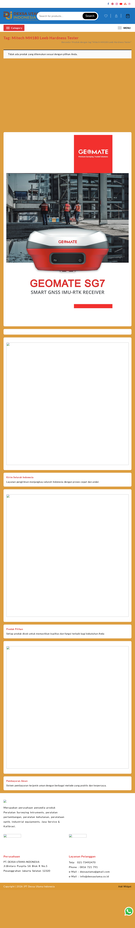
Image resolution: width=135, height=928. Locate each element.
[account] (116, 16)
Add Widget (124, 886)
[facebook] (108, 4)
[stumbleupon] (125, 4)
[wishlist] (105, 16)
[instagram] (116, 4)
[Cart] (128, 16)
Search (89, 15)
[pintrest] (112, 4)
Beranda (66, 42)
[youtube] (121, 4)
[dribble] (129, 4)
